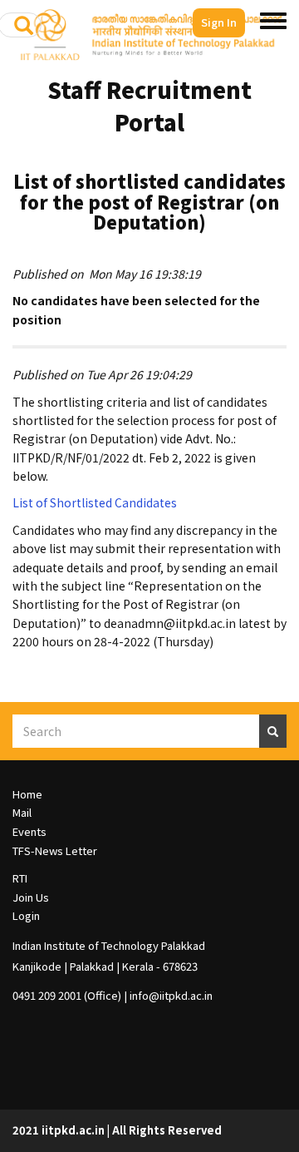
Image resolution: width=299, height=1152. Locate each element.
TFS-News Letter (54, 850)
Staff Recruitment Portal (149, 105)
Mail (22, 812)
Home (27, 794)
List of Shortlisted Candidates (94, 502)
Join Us (30, 897)
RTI (19, 878)
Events (29, 831)
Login (26, 915)
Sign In (219, 22)
